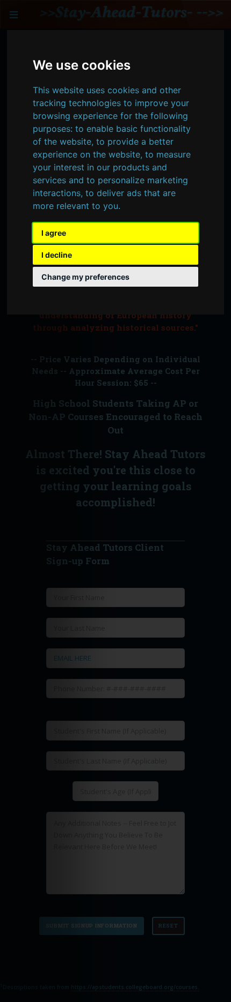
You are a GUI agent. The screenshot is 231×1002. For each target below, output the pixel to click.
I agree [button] (53, 232)
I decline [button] (56, 254)
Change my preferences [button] (85, 276)
